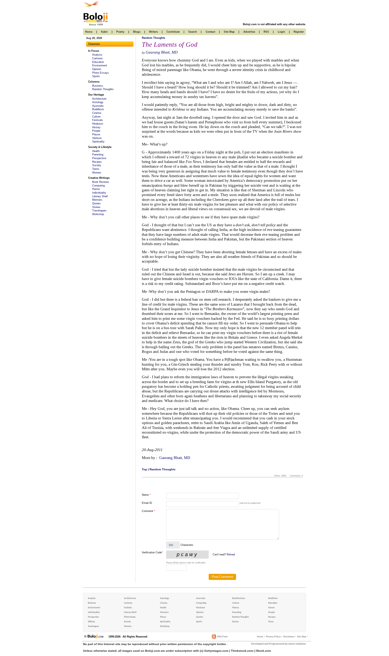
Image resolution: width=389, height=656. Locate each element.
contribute (173, 31)
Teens (95, 168)
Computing (98, 185)
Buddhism (98, 109)
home (88, 31)
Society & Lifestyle (99, 147)
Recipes (97, 161)
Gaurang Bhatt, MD (162, 52)
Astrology (97, 102)
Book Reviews (100, 181)
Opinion (96, 69)
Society (96, 165)
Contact (210, 31)
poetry (120, 31)
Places (96, 134)
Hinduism (97, 123)
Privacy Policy (273, 636)
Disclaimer (288, 636)
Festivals (97, 120)
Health (96, 151)
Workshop (98, 214)
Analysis (97, 54)
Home (260, 636)
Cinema (96, 112)
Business (97, 85)
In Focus (93, 50)
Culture (96, 116)
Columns (93, 81)
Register (299, 31)
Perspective (99, 158)
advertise (249, 31)
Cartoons (97, 58)
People (96, 130)
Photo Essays (100, 72)
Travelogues (99, 210)
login (281, 31)
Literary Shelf (100, 196)
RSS (266, 31)
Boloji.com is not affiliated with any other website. (274, 24)
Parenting (97, 154)
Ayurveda (97, 105)
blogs (136, 31)
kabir (104, 31)
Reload (231, 554)
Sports (96, 76)
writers (153, 31)
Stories (96, 207)
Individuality (99, 192)
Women (96, 172)
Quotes (96, 203)
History (96, 127)
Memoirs (97, 199)
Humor (96, 189)
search (192, 31)
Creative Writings (99, 177)
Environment (99, 65)
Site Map (301, 636)
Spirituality (98, 141)
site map (229, 31)
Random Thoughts (103, 89)
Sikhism (97, 138)
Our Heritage (96, 94)
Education (98, 62)
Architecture (99, 98)
